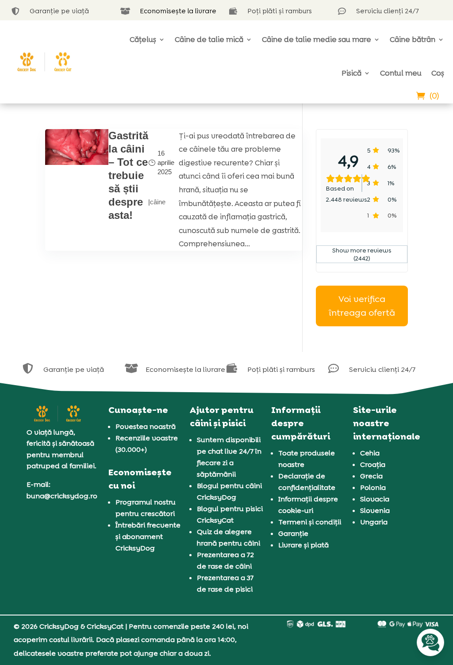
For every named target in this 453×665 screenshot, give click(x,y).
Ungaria (374, 522)
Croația (372, 464)
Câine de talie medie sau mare (316, 39)
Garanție (293, 533)
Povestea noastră (145, 426)
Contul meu (401, 73)
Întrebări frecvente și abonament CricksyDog (147, 536)
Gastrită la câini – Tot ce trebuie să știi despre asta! (128, 175)
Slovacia (374, 499)
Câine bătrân (412, 39)
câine (157, 202)
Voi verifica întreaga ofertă (362, 305)
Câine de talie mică (209, 39)
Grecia (371, 476)
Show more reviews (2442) (362, 254)
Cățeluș (143, 39)
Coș (437, 73)
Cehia (370, 453)
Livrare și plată (303, 545)
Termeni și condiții (309, 522)
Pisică (351, 73)
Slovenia (375, 510)
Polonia (373, 487)
